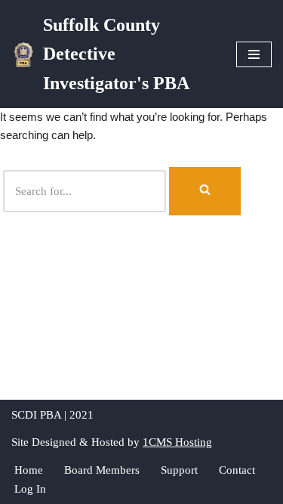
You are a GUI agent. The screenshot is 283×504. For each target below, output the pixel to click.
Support (179, 470)
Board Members (102, 470)
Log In (30, 489)
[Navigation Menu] (254, 54)
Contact (237, 470)
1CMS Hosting (177, 442)
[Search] (205, 191)
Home (28, 470)
